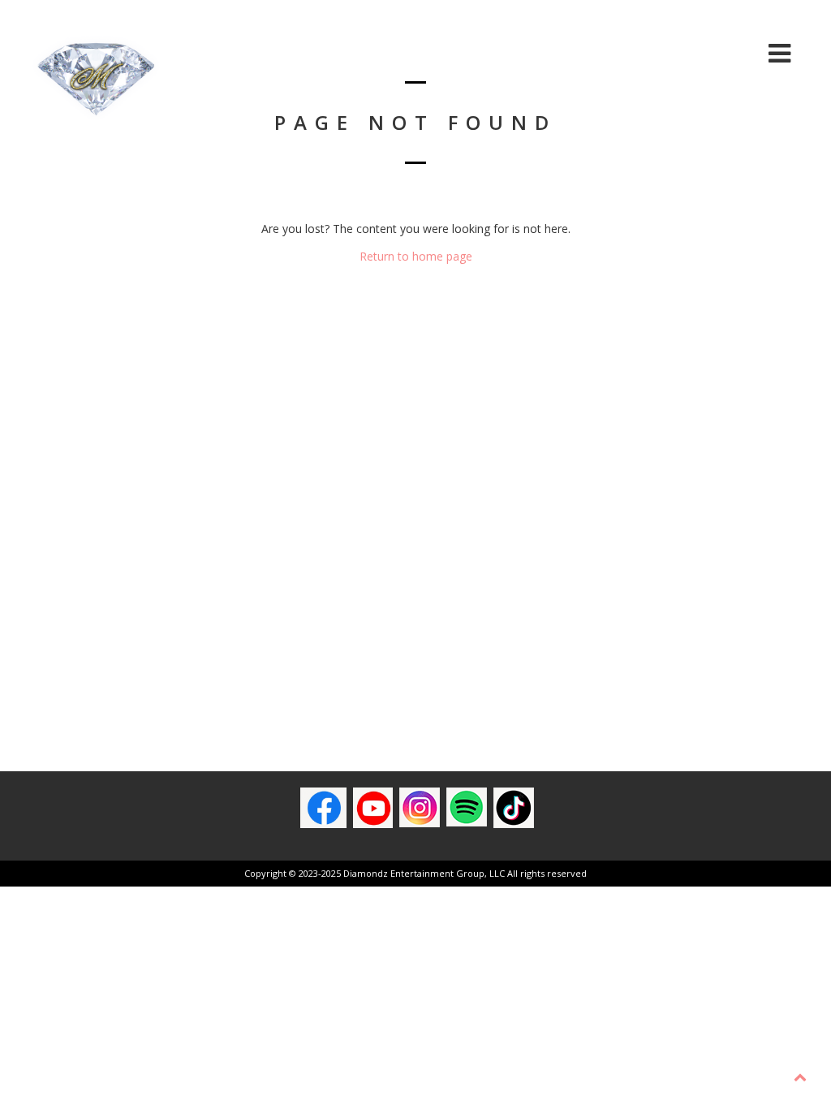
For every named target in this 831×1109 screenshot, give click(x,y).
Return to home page (416, 256)
